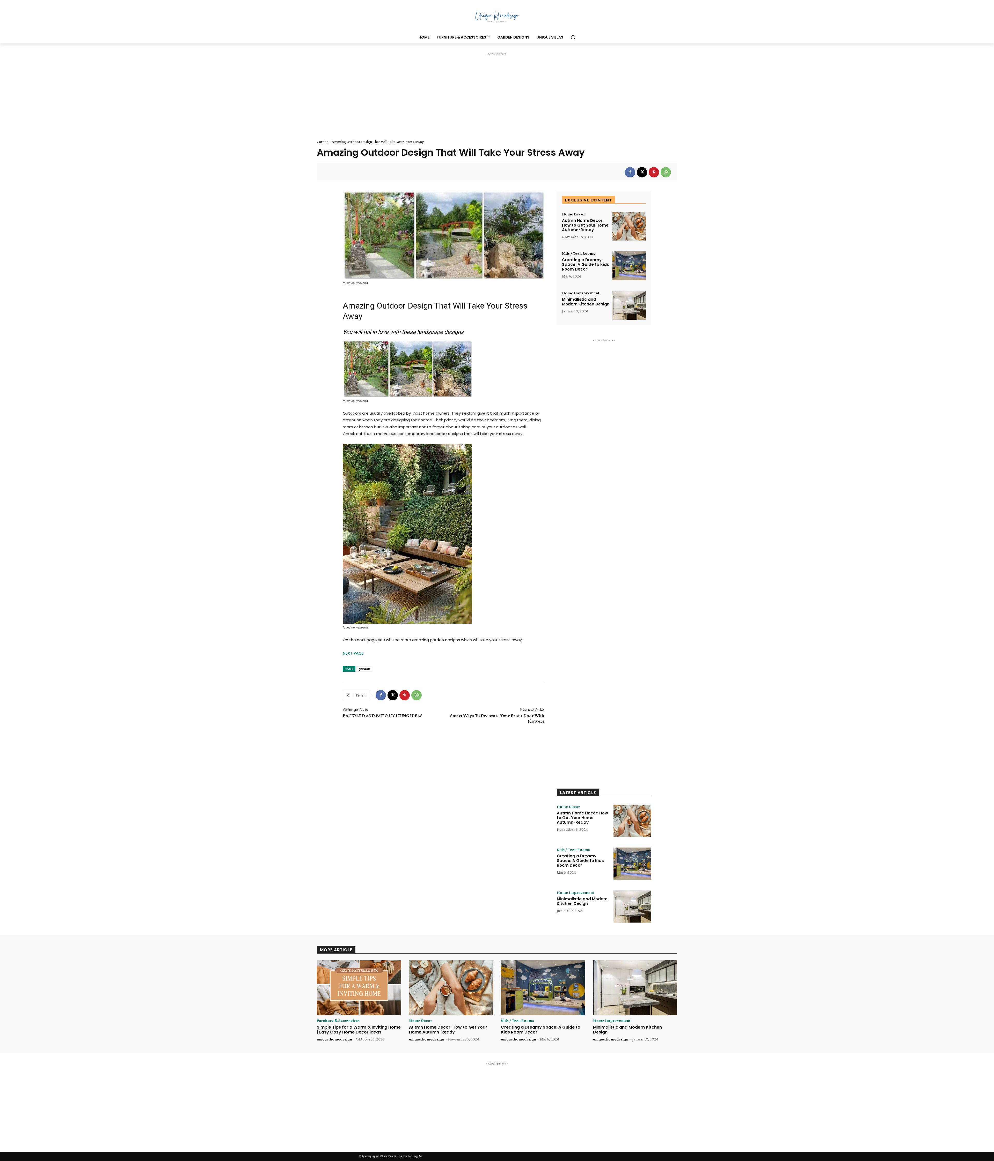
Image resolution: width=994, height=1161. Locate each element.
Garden (322, 142)
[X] (642, 172)
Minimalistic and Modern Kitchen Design (586, 302)
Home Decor (573, 214)
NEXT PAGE (353, 653)
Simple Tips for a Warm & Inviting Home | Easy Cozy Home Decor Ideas (359, 1029)
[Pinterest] (654, 172)
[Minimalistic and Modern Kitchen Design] (629, 305)
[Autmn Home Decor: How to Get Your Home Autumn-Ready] (629, 226)
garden (364, 669)
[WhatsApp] (666, 172)
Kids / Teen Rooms (578, 253)
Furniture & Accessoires (338, 1020)
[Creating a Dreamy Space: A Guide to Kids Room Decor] (629, 265)
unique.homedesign (334, 1039)
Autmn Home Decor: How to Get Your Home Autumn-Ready (585, 225)
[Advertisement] (497, 93)
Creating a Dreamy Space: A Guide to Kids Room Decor (585, 264)
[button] (573, 37)
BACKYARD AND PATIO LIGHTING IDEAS (382, 715)
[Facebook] (630, 172)
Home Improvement (581, 293)
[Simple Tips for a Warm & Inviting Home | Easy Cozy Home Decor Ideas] (359, 987)
